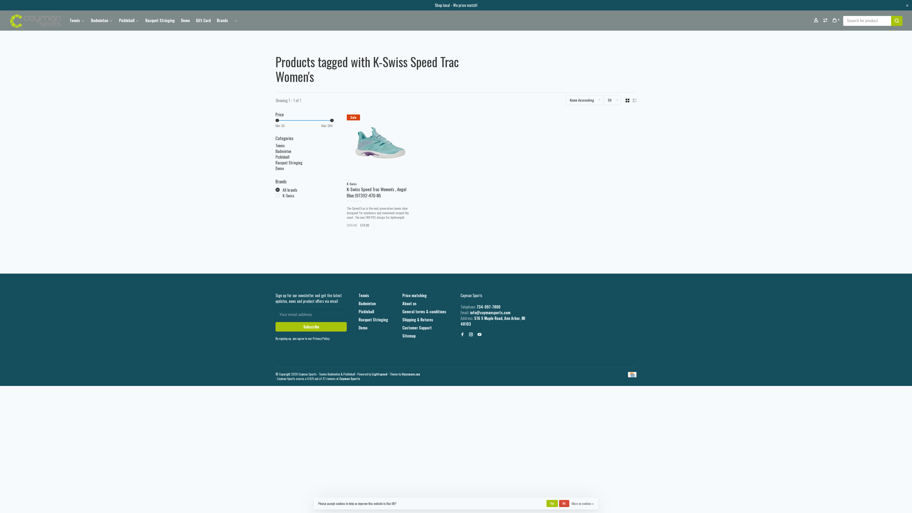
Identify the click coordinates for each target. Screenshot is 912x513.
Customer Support (417, 328)
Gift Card (203, 20)
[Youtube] (479, 334)
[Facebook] (462, 334)
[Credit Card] (632, 376)
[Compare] (826, 20)
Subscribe (311, 327)
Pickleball (126, 20)
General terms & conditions (424, 311)
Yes (552, 503)
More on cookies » (583, 503)
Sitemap (409, 336)
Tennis (75, 20)
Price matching (414, 295)
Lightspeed (379, 374)
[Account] (816, 20)
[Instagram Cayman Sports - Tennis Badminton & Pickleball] (471, 334)
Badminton (99, 20)
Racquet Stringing (160, 20)
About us (409, 303)
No (564, 503)
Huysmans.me (411, 374)
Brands (222, 20)
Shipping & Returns (417, 320)
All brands (290, 190)
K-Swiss (288, 196)
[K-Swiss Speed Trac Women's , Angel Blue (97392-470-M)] (380, 145)
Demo (185, 20)
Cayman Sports (349, 378)
